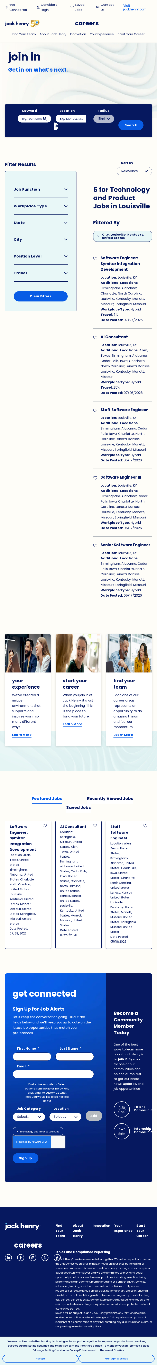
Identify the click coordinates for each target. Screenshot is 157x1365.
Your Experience (102, 34)
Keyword (29, 111)
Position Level (27, 256)
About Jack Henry (53, 34)
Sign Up (25, 1158)
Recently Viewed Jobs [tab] (110, 798)
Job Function (27, 189)
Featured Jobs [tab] (47, 798)
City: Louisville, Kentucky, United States (123, 236)
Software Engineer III (121, 477)
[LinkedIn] (8, 1257)
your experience (26, 683)
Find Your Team (24, 34)
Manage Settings (116, 1358)
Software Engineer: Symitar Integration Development (120, 263)
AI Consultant (114, 337)
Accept (40, 1358)
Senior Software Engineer (125, 545)
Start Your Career (131, 34)
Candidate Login (51, 7)
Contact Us (107, 7)
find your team (124, 683)
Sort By (127, 163)
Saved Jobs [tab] (78, 807)
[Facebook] (20, 1257)
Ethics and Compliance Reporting (82, 1252)
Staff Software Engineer (124, 410)
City (18, 239)
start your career (75, 683)
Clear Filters (41, 296)
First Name (28, 1048)
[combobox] (70, 119)
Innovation (78, 34)
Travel (20, 272)
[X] (44, 1257)
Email (23, 1066)
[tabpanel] (78, 885)
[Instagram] (32, 1257)
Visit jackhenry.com (135, 7)
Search (131, 125)
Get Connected (18, 7)
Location (67, 111)
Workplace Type (30, 206)
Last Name (71, 1048)
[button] (95, 257)
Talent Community (144, 1108)
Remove (18, 1131)
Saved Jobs (79, 7)
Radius (104, 111)
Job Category (29, 1109)
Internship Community (144, 1130)
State (19, 222)
